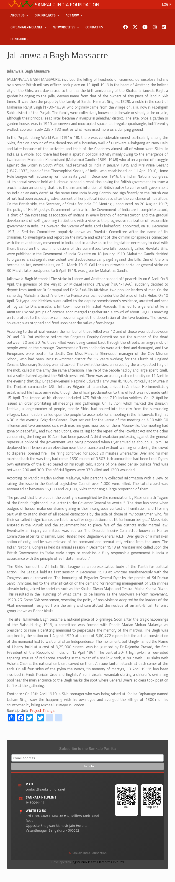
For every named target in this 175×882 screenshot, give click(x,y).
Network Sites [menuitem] (62, 29)
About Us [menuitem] (16, 17)
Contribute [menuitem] (19, 39)
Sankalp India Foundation (67, 4)
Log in (167, 4)
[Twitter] (135, 27)
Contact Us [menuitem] (94, 27)
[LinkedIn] (164, 27)
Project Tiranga (42, 710)
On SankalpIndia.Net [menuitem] (25, 29)
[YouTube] (145, 27)
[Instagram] (155, 27)
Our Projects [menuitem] (43, 17)
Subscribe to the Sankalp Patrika (87, 749)
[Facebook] (125, 27)
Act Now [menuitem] (70, 17)
